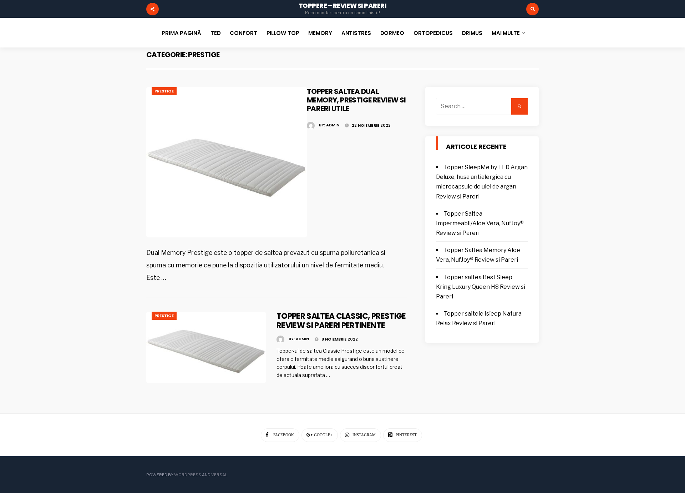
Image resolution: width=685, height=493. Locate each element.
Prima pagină (181, 33)
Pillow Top (283, 33)
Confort (243, 33)
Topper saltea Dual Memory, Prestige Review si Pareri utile (356, 100)
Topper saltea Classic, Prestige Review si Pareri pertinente (341, 321)
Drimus (472, 33)
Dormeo (392, 33)
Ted (215, 33)
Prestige (164, 91)
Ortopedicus (433, 33)
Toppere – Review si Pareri (342, 5)
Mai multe (506, 33)
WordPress (187, 474)
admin (332, 125)
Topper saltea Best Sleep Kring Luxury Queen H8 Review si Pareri (480, 287)
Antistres (356, 33)
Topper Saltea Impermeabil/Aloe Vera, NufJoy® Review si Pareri (480, 223)
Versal (219, 474)
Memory (320, 33)
